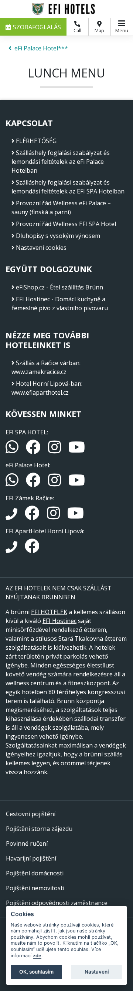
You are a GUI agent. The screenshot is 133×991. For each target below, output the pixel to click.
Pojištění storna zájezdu (39, 829)
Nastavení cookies (41, 247)
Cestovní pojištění (30, 814)
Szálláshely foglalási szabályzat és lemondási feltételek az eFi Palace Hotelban (60, 162)
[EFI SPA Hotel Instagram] (55, 450)
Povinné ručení (27, 843)
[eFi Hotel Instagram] (55, 483)
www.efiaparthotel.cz (40, 392)
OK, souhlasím (36, 972)
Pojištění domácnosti (35, 873)
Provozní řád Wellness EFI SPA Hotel (66, 224)
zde (37, 955)
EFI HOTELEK (49, 612)
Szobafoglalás (37, 27)
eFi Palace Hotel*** (41, 48)
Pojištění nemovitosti (35, 888)
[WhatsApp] (13, 450)
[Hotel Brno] (66, 9)
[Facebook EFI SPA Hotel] (34, 450)
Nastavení (97, 972)
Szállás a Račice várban (47, 363)
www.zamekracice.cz (38, 372)
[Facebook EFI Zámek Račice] (33, 516)
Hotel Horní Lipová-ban (48, 384)
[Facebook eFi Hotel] (34, 483)
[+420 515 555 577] (12, 549)
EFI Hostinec (59, 621)
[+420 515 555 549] (12, 516)
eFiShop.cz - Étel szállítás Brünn (59, 287)
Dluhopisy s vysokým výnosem (58, 236)
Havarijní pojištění (31, 858)
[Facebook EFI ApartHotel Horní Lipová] (32, 549)
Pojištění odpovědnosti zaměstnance (57, 903)
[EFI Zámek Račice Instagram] (54, 516)
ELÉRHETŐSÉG (36, 141)
